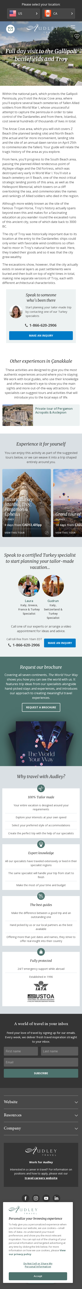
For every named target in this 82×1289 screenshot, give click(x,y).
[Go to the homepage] (42, 28)
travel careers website (41, 1178)
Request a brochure (41, 707)
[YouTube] (46, 1198)
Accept (38, 1276)
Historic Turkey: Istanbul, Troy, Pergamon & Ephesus (19, 507)
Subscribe (41, 1073)
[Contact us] (10, 29)
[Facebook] (25, 1198)
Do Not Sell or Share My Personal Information (38, 1265)
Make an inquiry (41, 335)
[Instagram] (36, 1198)
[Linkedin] (56, 1198)
